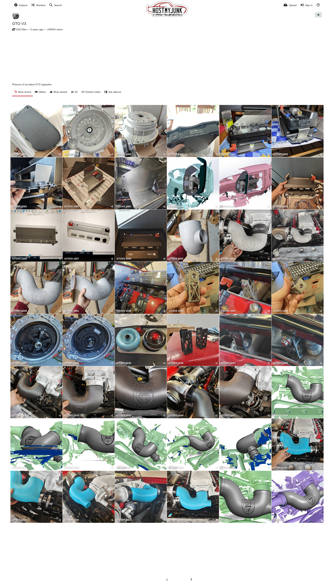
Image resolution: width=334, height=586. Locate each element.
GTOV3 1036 (280, 363)
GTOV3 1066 (124, 154)
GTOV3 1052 (280, 258)
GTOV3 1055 (280, 206)
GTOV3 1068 (176, 154)
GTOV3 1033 (124, 415)
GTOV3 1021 (124, 520)
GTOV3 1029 (280, 415)
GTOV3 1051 (71, 311)
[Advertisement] (167, 57)
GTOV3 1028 (176, 467)
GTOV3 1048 (124, 311)
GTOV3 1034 (176, 415)
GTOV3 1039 (71, 363)
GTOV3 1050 (176, 258)
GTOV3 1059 (176, 206)
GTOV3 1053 (228, 258)
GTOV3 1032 (71, 415)
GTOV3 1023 (19, 520)
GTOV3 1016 (280, 520)
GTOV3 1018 (228, 520)
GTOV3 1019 (176, 520)
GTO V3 (19, 23)
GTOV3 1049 (19, 311)
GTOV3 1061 (124, 206)
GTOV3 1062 (19, 206)
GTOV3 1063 (280, 154)
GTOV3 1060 (71, 206)
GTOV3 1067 (19, 154)
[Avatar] (15, 15)
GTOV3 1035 (176, 363)
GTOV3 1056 (19, 258)
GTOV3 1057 (71, 258)
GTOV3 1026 (19, 467)
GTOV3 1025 (228, 467)
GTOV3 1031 (228, 415)
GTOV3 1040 (19, 363)
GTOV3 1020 (71, 520)
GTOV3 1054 (124, 258)
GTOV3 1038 (124, 363)
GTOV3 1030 (19, 415)
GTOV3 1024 (71, 467)
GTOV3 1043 (176, 311)
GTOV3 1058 (228, 206)
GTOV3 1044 (280, 311)
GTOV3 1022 (280, 467)
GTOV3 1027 (124, 467)
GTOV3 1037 (228, 363)
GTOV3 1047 (228, 311)
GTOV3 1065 (71, 154)
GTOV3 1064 (228, 154)
